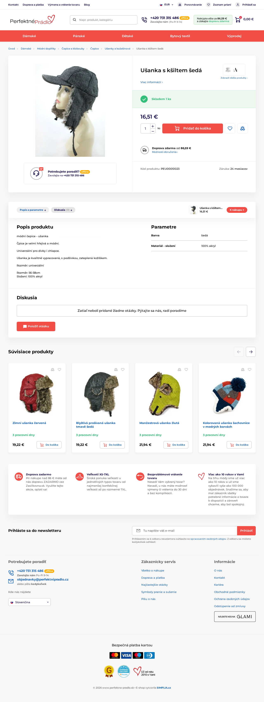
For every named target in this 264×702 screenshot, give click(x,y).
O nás (218, 570)
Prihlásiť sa (249, 4)
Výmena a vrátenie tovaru (64, 4)
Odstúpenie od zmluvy (229, 606)
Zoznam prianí (222, 4)
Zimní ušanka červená (29, 423)
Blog (87, 4)
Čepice (94, 48)
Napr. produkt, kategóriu (96, 19)
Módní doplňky (46, 48)
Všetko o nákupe (152, 570)
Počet (145, 128)
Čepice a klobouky (73, 48)
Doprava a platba (33, 4)
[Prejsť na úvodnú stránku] (32, 19)
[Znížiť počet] (152, 131)
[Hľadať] (74, 20)
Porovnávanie (193, 4)
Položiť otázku (38, 326)
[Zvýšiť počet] (152, 126)
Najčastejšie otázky (154, 584)
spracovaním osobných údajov (208, 538)
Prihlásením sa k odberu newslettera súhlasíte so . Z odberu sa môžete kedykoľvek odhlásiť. (191, 540)
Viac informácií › (151, 82)
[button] (251, 352)
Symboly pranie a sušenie (159, 592)
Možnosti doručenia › (165, 151)
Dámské (26, 48)
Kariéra (219, 584)
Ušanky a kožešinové (117, 48)
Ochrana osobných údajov (232, 599)
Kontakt (13, 4)
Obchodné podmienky (229, 592)
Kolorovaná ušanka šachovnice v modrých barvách (226, 425)
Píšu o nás (148, 599)
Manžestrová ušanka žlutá (159, 423)
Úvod (11, 48)
